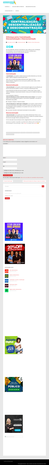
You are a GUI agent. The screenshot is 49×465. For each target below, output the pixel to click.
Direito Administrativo (36, 42)
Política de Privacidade (8, 461)
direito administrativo (10, 134)
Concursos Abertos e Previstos (18, 6)
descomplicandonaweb (21, 42)
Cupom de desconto (9, 10)
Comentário (5, 143)
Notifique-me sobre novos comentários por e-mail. (14, 170)
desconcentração (36, 132)
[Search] (43, 186)
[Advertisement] (27, 127)
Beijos (25, 123)
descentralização (29, 132)
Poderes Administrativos (14, 274)
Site (3, 166)
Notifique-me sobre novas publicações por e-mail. (13, 172)
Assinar (7, 198)
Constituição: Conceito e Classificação (17, 279)
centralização (23, 132)
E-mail (4, 162)
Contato (17, 10)
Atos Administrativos (14, 270)
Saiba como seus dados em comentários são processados (31, 177)
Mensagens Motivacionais (31, 6)
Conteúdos (7, 6)
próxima (35, 123)
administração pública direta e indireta (13, 132)
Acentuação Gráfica (13, 284)
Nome (4, 157)
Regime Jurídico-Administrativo (15, 289)
